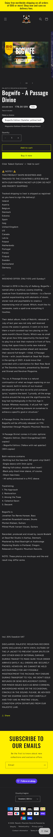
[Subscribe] (44, 765)
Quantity (5, 132)
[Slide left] (21, 83)
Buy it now (26, 155)
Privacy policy (37, 826)
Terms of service (37, 831)
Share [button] (7, 715)
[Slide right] (32, 83)
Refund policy (24, 826)
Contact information (20, 831)
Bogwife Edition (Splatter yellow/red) (23, 120)
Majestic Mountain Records (25, 823)
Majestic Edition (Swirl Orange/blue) (24, 127)
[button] (5, 19)
